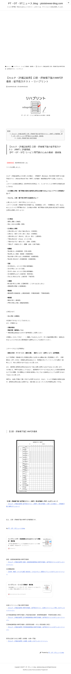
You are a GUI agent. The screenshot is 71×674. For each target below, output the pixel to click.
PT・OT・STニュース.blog (16, 528)
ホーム (8, 66)
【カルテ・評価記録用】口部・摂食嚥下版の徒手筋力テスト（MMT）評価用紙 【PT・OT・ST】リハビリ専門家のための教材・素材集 (37, 135)
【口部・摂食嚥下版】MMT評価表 (27, 138)
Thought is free (44, 669)
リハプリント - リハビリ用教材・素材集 (23, 66)
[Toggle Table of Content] (61, 131)
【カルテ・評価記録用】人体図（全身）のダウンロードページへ (28, 641)
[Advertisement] (35, 407)
